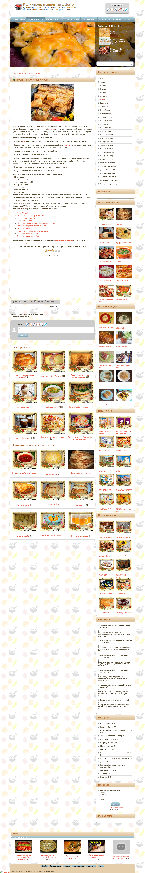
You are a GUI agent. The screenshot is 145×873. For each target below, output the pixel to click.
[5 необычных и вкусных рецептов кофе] (106, 590)
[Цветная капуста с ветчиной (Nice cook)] (48, 853)
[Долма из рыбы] (24, 530)
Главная (12, 73)
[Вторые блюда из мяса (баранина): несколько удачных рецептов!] (106, 551)
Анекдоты (104, 774)
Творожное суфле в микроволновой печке (51, 505)
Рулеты (103, 89)
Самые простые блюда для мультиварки (116, 730)
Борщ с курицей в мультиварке (24, 473)
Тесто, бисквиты (106, 145)
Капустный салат (107, 727)
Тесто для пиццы (104, 242)
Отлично (103, 792)
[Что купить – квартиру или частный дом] (106, 466)
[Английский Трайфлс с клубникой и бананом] (23, 853)
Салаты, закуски (106, 149)
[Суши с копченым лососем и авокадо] (104, 45)
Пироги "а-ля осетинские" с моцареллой (32, 231)
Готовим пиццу (106, 114)
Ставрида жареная (104, 385)
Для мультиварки (107, 152)
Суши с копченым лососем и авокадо (117, 40)
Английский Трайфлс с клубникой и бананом (24, 857)
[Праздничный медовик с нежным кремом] (81, 372)
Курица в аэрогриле (121, 299)
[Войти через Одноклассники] (112, 9)
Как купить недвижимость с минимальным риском (124, 489)
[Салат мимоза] (52, 468)
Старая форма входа (117, 11)
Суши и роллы (106, 117)
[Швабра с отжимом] (106, 447)
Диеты (102, 762)
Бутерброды (105, 110)
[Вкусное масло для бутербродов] (106, 571)
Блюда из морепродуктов (110, 184)
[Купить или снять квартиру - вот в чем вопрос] (124, 428)
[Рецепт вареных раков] (72, 853)
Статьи (101, 866)
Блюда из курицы (107, 156)
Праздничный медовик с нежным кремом (80, 376)
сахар (67, 145)
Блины (103, 85)
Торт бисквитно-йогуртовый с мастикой (52, 536)
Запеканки (104, 106)
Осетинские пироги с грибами (28, 236)
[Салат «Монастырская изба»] (106, 362)
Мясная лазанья (23, 505)
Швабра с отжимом (104, 451)
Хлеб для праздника (105, 346)
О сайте (44, 866)
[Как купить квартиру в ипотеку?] (124, 466)
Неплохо (103, 797)
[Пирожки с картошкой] (106, 400)
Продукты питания (107, 739)
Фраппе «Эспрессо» (22, 438)
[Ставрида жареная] (106, 381)
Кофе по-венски (22, 407)
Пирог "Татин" (22, 213)
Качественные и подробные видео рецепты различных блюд (124, 510)
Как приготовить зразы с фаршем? (24, 376)
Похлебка (118, 385)
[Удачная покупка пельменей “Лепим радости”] (124, 571)
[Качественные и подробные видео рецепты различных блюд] (124, 505)
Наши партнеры (78, 866)
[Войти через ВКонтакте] (108, 9)
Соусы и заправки (107, 159)
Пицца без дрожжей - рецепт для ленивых (122, 281)
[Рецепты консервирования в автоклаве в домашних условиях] (124, 532)
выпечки (51, 129)
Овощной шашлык (121, 404)
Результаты (111, 807)
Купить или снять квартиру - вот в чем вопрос (124, 432)
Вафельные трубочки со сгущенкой (80, 474)
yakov (31, 301)
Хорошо (103, 795)
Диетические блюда (108, 166)
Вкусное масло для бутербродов (104, 574)
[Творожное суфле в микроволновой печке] (52, 499)
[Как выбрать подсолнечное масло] (124, 551)
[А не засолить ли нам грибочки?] (106, 258)
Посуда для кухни (107, 743)
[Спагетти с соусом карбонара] (52, 434)
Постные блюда (106, 135)
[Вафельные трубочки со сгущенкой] (81, 468)
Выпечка (38, 73)
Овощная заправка (121, 346)
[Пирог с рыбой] (81, 499)
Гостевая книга (55, 866)
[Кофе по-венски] (24, 403)
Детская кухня (105, 124)
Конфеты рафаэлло (105, 280)
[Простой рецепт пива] (81, 530)
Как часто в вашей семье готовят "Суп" (115, 753)
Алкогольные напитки (108, 177)
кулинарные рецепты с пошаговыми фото (31, 243)
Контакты (67, 866)
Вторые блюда (106, 121)
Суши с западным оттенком (121, 594)
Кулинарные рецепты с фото (25, 73)
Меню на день (105, 749)
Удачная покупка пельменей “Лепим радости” (121, 575)
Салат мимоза (51, 474)
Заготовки (104, 103)
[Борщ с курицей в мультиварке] (24, 468)
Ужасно (103, 801)
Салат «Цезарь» (106, 724)
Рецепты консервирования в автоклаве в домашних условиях (124, 537)
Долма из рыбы (23, 536)
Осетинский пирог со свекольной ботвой (33, 226)
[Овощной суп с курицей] (52, 403)
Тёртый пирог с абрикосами (28, 303)
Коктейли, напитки (107, 163)
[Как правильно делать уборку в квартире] (106, 505)
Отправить (23, 335)
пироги (40, 303)
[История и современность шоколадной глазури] (124, 609)
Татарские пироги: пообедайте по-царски (105, 613)
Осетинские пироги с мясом (28, 233)
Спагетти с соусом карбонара (52, 437)
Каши (102, 78)
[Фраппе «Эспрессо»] (24, 434)
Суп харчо (119, 261)
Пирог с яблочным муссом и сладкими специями (36, 223)
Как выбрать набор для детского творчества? (106, 489)
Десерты (103, 96)
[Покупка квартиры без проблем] (106, 428)
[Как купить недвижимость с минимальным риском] (124, 486)
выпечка (17, 303)
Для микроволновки (108, 170)
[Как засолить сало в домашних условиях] (106, 219)
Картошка (104, 777)
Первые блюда (106, 128)
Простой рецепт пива (79, 536)
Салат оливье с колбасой (106, 327)
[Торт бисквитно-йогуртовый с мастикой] (52, 530)
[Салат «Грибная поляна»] (81, 403)
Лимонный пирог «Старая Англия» (30, 216)
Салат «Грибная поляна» (79, 407)
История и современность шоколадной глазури (123, 613)
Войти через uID (117, 5)
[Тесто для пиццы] (106, 239)
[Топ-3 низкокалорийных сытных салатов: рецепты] (81, 434)
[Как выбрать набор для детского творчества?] (106, 486)
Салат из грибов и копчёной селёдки (121, 328)
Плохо (103, 799)
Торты (102, 82)
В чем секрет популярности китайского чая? (106, 537)
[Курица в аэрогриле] (124, 296)
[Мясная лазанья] (24, 499)
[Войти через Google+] (122, 9)
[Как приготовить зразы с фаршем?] (24, 372)
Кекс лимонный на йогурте (50, 376)
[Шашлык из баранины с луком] (104, 54)
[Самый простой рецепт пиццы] (106, 296)
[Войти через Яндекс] (119, 9)
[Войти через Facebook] (115, 9)
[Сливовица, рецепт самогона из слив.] (96, 853)
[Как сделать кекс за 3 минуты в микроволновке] (121, 853)
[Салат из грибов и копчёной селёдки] (124, 324)
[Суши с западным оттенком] (124, 590)
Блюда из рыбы (106, 142)
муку (24, 141)
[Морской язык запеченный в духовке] (124, 239)
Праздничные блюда (108, 173)
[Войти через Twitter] (126, 9)
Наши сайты (91, 866)
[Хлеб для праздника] (106, 343)
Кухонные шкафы (107, 770)
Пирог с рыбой (79, 505)
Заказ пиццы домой (121, 451)
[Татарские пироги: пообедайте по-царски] (106, 609)
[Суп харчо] (124, 258)
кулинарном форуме (64, 240)
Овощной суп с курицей (50, 407)
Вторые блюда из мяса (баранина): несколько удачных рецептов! (105, 556)
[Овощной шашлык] (124, 400)
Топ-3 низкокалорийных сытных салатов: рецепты (80, 438)
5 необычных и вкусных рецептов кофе (106, 594)
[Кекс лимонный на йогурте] (52, 372)
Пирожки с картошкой (105, 404)
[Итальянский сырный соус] (104, 36)
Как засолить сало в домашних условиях (105, 223)
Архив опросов (119, 807)
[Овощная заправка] (124, 343)
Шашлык (103, 92)
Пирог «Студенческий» (26, 218)
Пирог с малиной (23, 228)
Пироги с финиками (24, 221)
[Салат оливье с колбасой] (106, 324)
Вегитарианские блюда (109, 180)
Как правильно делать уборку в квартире (105, 509)
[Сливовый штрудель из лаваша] (124, 362)
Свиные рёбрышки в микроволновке (114, 758)
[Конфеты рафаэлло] (106, 277)
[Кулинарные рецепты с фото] (45, 10)
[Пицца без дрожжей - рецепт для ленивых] (124, 277)
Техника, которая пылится (110, 736)
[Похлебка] (124, 381)
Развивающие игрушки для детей (114, 700)
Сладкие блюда (106, 131)
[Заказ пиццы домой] (124, 447)
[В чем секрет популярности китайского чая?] (106, 532)
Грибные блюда (106, 138)
